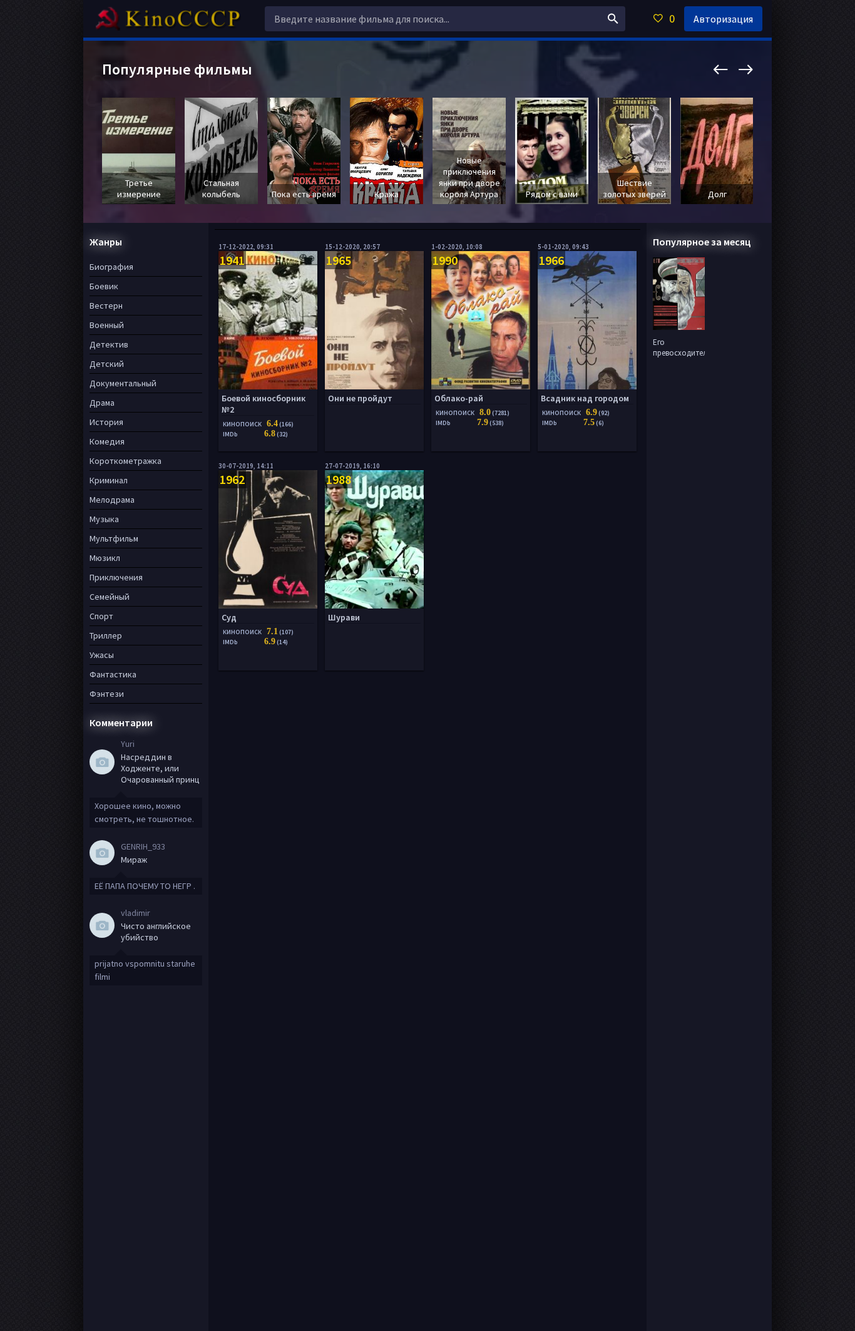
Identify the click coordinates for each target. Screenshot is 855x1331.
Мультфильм (114, 538)
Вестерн (106, 305)
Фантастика (113, 674)
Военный (107, 325)
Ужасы (102, 654)
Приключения (116, 577)
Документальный (123, 383)
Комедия (107, 441)
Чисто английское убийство (156, 931)
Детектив (109, 344)
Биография (111, 266)
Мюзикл (105, 557)
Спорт (101, 616)
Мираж (134, 859)
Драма (102, 402)
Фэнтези (107, 693)
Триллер (106, 635)
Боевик (104, 286)
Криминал (109, 480)
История (106, 422)
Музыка (104, 519)
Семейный (110, 596)
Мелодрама (112, 499)
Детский (107, 363)
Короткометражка (125, 460)
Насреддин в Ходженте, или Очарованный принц (160, 768)
